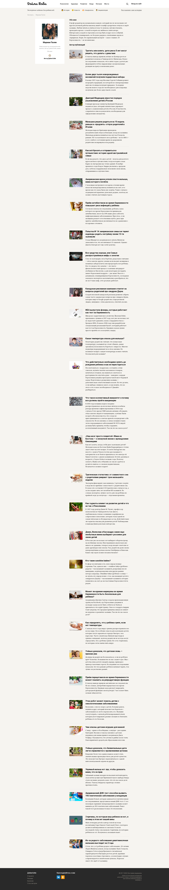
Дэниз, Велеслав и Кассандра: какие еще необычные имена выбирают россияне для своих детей (105, 534)
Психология (64, 4)
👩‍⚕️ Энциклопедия (102, 10)
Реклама (30, 878)
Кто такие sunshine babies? (98, 560)
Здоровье (74, 4)
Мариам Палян (40, 15)
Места (106, 4)
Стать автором (32, 883)
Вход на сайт (136, 4)
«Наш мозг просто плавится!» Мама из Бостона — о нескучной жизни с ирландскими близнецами (106, 439)
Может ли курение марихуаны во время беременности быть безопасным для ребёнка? (104, 594)
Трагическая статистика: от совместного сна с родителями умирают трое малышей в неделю (106, 477)
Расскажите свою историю (131, 10)
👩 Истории (65, 10)
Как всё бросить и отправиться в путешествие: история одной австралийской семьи (106, 153)
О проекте (30, 876)
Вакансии (30, 881)
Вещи (91, 4)
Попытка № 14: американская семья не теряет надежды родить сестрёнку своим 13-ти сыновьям (107, 234)
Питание (99, 4)
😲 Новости (76, 10)
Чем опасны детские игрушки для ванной (105, 727)
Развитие (83, 4)
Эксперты (30, 15)
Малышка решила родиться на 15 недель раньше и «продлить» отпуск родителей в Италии (105, 124)
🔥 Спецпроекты (87, 10)
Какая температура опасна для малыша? (104, 338)
